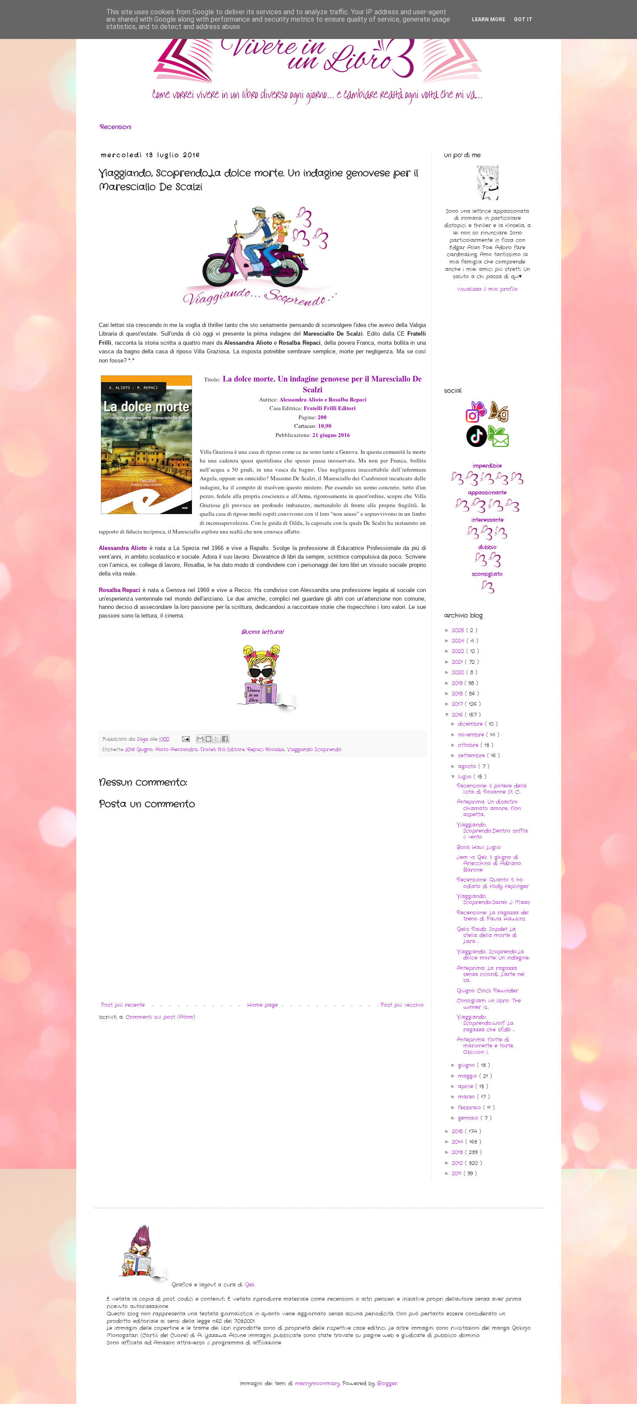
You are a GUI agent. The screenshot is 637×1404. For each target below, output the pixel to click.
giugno (467, 1065)
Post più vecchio (402, 1005)
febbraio (470, 1107)
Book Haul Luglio (479, 847)
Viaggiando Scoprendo (314, 749)
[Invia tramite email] (200, 738)
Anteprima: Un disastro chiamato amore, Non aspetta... (489, 808)
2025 (459, 630)
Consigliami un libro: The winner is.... (489, 1003)
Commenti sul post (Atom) (160, 1017)
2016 (458, 714)
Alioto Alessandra (176, 749)
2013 (458, 1152)
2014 (458, 1141)
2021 (458, 662)
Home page (262, 1005)
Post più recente (123, 1005)
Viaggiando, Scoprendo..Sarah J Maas (493, 899)
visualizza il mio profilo (487, 289)
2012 (458, 1163)
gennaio (469, 1118)
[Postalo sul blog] (208, 738)
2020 (459, 672)
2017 (458, 704)
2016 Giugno (139, 749)
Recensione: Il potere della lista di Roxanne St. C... (491, 789)
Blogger (387, 1383)
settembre (472, 755)
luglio (466, 776)
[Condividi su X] (216, 738)
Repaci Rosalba (265, 749)
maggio (468, 1076)
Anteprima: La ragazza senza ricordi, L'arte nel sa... (491, 974)
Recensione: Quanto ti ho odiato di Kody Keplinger (493, 883)
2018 (458, 693)
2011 (458, 1173)
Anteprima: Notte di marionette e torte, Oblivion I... (485, 1046)
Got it (523, 19)
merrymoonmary (317, 1383)
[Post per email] (186, 739)
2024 (459, 640)
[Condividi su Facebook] (225, 738)
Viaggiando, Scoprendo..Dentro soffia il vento (492, 831)
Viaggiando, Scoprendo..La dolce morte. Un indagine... (493, 954)
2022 (459, 651)
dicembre (471, 724)
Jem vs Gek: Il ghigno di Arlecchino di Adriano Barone (489, 863)
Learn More (488, 19)
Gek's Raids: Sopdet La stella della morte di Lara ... (487, 935)
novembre (472, 734)
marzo (467, 1096)
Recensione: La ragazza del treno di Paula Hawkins (493, 915)
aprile (466, 1086)
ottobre (469, 745)
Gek (249, 1284)
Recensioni (115, 127)
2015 (458, 1131)
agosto (468, 766)
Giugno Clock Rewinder (487, 990)
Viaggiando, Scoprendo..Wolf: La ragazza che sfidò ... (485, 1023)
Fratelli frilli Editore (222, 749)
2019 (458, 683)
